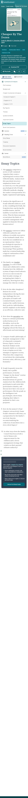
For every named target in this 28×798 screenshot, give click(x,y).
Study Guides (9, 6)
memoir (9, 170)
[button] (15, 71)
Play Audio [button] (7, 71)
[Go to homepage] (8, 2)
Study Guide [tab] (7, 77)
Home (3, 6)
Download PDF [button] (15, 67)
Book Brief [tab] (19, 77)
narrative (16, 316)
